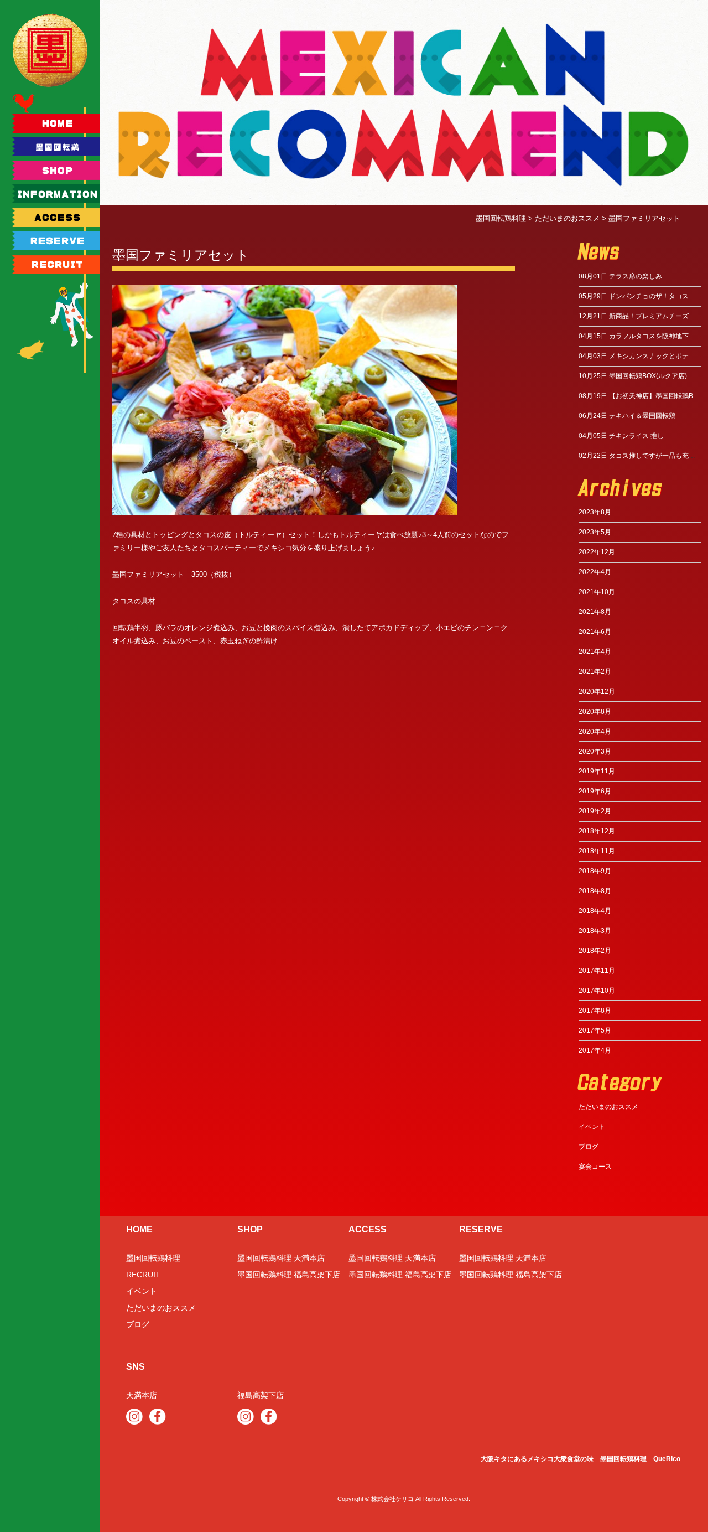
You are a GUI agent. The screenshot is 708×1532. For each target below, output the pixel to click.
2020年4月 (595, 731)
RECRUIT (143, 1274)
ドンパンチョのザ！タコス (634, 296)
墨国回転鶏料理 (153, 1258)
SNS (135, 1366)
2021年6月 (595, 632)
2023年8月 (595, 512)
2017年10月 (597, 990)
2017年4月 (595, 1050)
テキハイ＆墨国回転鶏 (627, 416)
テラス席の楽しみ (620, 276)
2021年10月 (597, 592)
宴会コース (595, 1166)
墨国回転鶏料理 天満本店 (281, 1258)
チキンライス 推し (621, 436)
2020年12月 (597, 691)
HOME (139, 1229)
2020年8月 (595, 711)
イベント (592, 1127)
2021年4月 (595, 652)
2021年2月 (595, 671)
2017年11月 (597, 970)
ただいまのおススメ (608, 1107)
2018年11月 (597, 851)
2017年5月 (595, 1030)
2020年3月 (595, 751)
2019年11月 (597, 771)
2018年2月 (595, 951)
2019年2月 (595, 811)
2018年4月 (595, 911)
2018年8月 (595, 891)
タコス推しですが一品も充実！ (640, 456)
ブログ (588, 1147)
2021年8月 (595, 612)
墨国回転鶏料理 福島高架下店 (288, 1274)
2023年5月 (595, 532)
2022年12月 (597, 552)
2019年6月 (595, 791)
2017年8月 (595, 1010)
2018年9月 (595, 871)
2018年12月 (597, 831)
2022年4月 (595, 572)
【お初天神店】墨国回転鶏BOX (640, 396)
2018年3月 (595, 931)
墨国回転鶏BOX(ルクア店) (633, 376)
